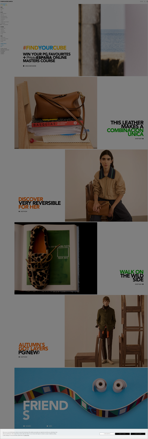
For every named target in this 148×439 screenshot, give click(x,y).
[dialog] (74, 434)
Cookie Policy (26, 435)
